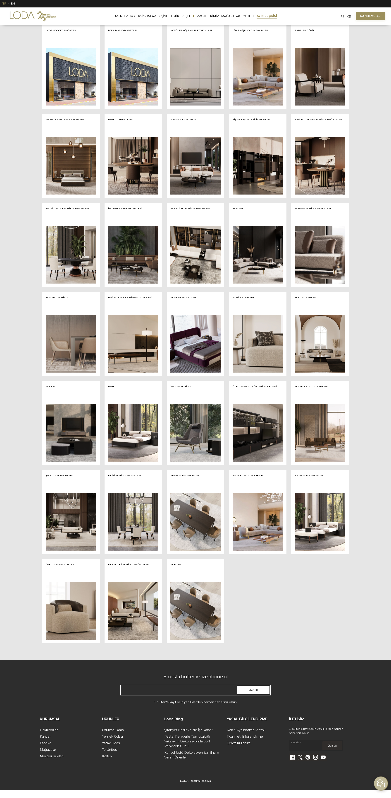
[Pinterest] (308, 757)
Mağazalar (48, 750)
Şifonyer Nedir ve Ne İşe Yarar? (188, 730)
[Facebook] (292, 757)
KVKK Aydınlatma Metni (246, 730)
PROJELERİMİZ (208, 16)
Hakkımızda (49, 730)
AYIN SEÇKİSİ (267, 16)
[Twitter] (300, 757)
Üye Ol (253, 690)
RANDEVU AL (370, 16)
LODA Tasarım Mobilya (195, 780)
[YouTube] (323, 757)
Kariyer (45, 737)
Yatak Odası (111, 743)
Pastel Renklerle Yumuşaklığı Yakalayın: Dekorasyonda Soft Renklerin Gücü (187, 741)
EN (13, 3)
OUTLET (248, 16)
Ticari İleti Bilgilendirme (245, 737)
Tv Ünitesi (109, 750)
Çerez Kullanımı (239, 743)
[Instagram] (315, 757)
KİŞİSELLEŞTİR (168, 16)
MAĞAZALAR (230, 16)
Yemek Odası (112, 737)
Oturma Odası (113, 730)
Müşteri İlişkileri (52, 756)
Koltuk (107, 756)
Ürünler (121, 16)
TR (4, 3)
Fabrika (45, 743)
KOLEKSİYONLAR (143, 16)
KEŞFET (188, 16)
